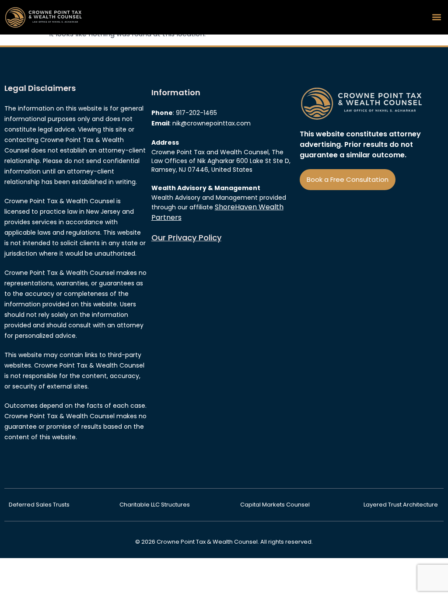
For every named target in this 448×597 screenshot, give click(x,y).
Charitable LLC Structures (155, 504)
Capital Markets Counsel (277, 504)
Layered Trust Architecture (401, 504)
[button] (436, 17)
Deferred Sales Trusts (40, 504)
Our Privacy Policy (186, 237)
